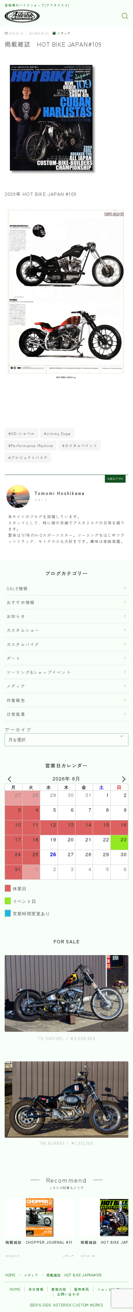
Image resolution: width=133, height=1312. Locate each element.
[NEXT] (122, 778)
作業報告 (15, 700)
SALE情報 (17, 588)
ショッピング (108, 1289)
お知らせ (15, 616)
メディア (64, 33)
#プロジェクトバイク (28, 457)
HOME (10, 1274)
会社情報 (36, 1289)
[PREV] (10, 778)
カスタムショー (22, 630)
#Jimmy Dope (57, 433)
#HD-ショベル (21, 433)
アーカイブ (18, 729)
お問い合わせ (68, 1294)
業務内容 (58, 1289)
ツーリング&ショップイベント (38, 672)
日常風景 (15, 714)
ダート (13, 658)
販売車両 (81, 1289)
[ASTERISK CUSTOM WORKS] (22, 16)
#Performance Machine (30, 445)
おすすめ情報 (20, 602)
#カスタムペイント (79, 445)
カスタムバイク (22, 644)
